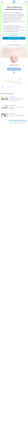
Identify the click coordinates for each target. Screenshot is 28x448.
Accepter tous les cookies (14, 38)
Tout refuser (14, 41)
